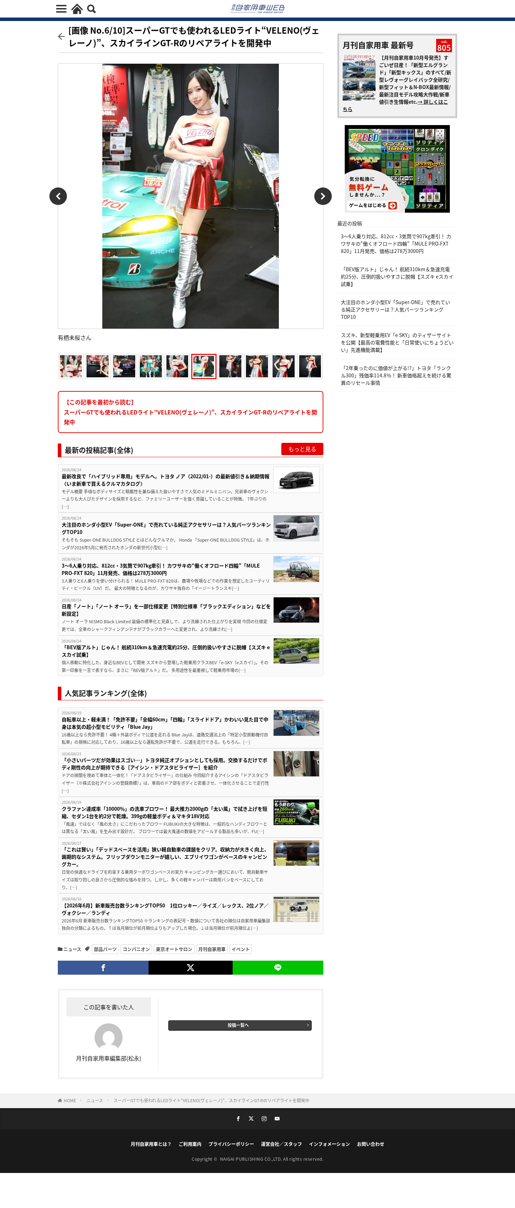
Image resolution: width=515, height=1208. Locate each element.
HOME (70, 1100)
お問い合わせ (370, 1143)
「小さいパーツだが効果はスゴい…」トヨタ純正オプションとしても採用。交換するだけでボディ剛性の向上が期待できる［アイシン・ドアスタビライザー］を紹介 (164, 763)
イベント (241, 949)
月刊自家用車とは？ (151, 1143)
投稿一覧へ (238, 1025)
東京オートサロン (174, 949)
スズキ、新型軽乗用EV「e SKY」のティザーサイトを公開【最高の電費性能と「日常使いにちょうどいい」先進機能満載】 (397, 342)
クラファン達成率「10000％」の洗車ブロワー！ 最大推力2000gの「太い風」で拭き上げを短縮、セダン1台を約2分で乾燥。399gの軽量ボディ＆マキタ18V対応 (164, 812)
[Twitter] (190, 968)
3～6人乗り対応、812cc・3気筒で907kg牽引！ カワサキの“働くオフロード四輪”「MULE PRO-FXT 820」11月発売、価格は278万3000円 (161, 569)
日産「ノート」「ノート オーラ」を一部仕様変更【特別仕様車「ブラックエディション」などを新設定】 (166, 610)
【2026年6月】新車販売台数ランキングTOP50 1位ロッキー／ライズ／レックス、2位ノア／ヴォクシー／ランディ (165, 909)
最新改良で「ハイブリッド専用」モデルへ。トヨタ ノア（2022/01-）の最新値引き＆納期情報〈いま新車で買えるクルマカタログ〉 (165, 480)
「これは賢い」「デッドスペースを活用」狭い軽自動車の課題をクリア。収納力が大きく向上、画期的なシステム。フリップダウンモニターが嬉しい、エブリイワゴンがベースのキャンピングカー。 (165, 856)
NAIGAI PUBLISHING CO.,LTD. (251, 1159)
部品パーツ (105, 949)
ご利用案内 (190, 1143)
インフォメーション (329, 1143)
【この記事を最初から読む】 (190, 412)
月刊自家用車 (212, 949)
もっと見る (302, 449)
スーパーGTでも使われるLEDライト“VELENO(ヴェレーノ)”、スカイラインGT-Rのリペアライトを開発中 (211, 1100)
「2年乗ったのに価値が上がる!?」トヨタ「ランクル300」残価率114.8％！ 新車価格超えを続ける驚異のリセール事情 (396, 375)
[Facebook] (103, 968)
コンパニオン (136, 949)
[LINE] (278, 968)
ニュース (72, 949)
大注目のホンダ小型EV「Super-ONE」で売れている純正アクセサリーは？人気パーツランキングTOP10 (166, 528)
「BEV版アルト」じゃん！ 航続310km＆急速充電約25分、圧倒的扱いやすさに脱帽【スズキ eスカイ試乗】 (166, 651)
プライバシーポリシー (231, 1143)
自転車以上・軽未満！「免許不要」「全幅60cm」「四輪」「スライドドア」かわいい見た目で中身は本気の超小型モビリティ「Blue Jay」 (165, 723)
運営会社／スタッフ (281, 1143)
